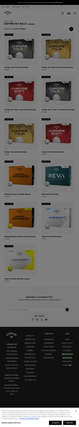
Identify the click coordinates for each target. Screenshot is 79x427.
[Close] (75, 411)
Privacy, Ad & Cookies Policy (29, 418)
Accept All (55, 423)
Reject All (69, 423)
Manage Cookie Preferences (11, 422)
